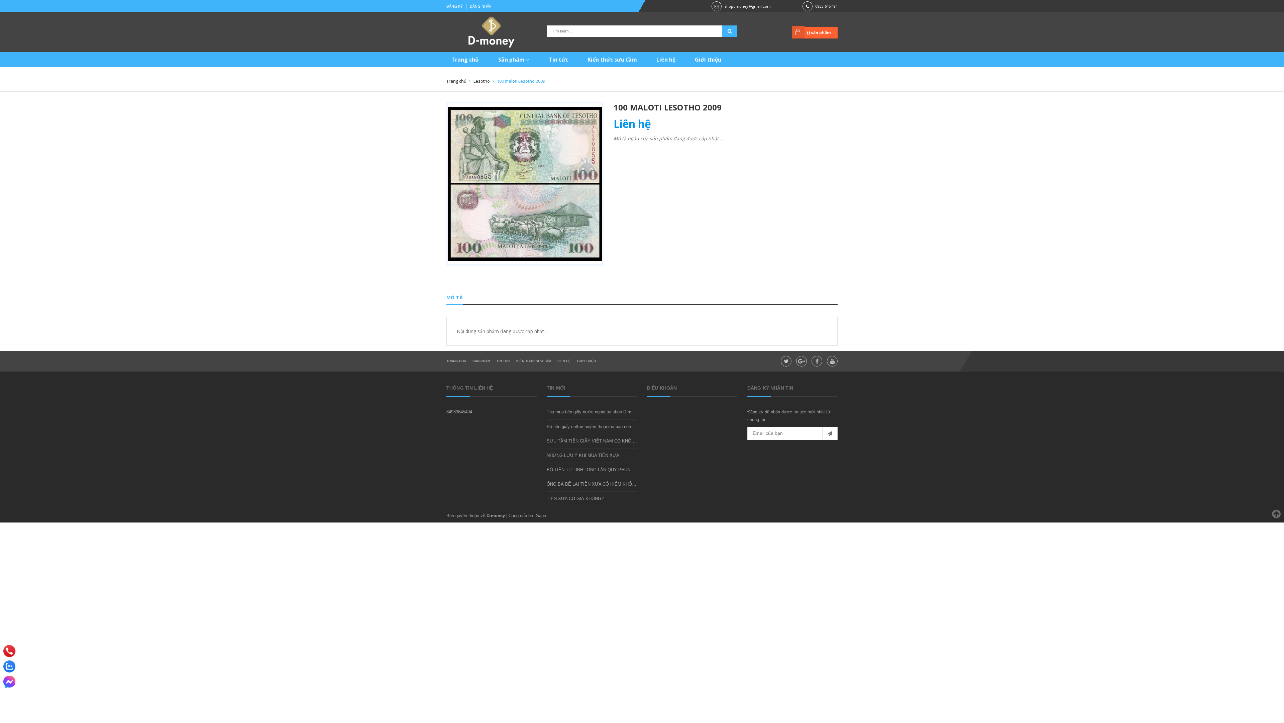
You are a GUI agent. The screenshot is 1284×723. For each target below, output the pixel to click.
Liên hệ (665, 59)
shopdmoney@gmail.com (748, 6)
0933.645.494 (827, 6)
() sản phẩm (819, 32)
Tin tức (558, 59)
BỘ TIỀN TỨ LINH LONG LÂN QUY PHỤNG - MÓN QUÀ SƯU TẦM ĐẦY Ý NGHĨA (628, 469)
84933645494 (459, 411)
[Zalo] (9, 666)
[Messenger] (9, 682)
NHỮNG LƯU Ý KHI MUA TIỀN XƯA (583, 455)
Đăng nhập (481, 6)
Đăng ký (454, 6)
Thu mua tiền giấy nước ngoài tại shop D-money (594, 411)
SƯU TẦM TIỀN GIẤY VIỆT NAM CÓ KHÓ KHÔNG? (599, 441)
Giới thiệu (708, 59)
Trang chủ (465, 59)
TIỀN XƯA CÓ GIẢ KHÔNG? (575, 498)
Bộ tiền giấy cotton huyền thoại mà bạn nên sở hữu (597, 426)
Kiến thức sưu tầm (612, 59)
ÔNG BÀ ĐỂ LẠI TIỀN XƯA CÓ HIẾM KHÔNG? (594, 484)
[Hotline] (9, 651)
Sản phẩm (512, 59)
